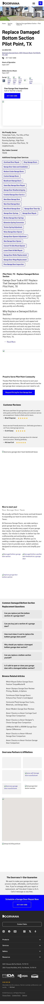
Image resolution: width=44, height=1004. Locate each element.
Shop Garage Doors (30, 162)
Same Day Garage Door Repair (14, 185)
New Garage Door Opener (12, 241)
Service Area (10, 24)
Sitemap (24, 995)
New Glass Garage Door (12, 199)
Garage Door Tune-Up (32, 209)
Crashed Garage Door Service (14, 195)
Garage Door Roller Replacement (15, 255)
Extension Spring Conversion (14, 222)
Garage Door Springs (11, 213)
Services (5, 945)
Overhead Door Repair (11, 162)
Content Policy (16, 995)
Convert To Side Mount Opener (14, 246)
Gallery (5, 951)
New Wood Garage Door (12, 209)
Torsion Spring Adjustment (13, 227)
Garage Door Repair (29, 213)
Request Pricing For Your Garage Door (18, 392)
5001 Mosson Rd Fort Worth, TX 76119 (15, 964)
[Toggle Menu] (33, 3)
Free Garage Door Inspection (14, 264)
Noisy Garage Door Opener (13, 232)
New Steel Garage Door (12, 204)
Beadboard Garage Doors (13, 181)
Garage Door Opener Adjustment (15, 236)
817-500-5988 (11, 58)
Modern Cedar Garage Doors (14, 171)
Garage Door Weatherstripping (14, 190)
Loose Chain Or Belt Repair (13, 250)
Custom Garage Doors (11, 176)
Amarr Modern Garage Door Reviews (20, 709)
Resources (6, 957)
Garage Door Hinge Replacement (15, 260)
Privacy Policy (6, 995)
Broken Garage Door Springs (14, 218)
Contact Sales (22, 924)
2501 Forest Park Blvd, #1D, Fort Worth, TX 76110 (19, 967)
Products (5, 940)
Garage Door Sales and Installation (16, 167)
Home (4, 23)
